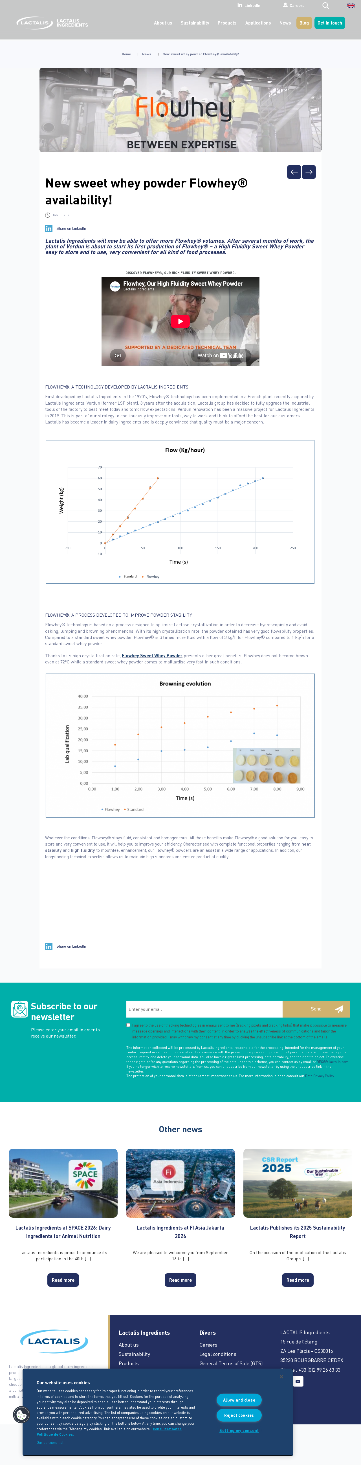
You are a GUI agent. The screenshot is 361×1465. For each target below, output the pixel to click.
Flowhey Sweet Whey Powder (152, 655)
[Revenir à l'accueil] (51, 23)
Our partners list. (50, 1442)
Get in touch (330, 23)
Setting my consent (239, 1430)
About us (163, 23)
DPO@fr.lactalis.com (332, 1062)
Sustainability (195, 23)
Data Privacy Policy (319, 1076)
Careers (297, 5)
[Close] (281, 1377)
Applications (258, 23)
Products (227, 23)
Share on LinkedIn (71, 228)
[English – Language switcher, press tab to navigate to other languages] (347, 7)
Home (126, 54)
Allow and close (239, 1399)
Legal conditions (217, 1354)
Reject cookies (239, 1415)
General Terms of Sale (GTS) (231, 1363)
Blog (304, 23)
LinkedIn (252, 5)
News (285, 23)
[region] (158, 1412)
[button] (22, 1415)
